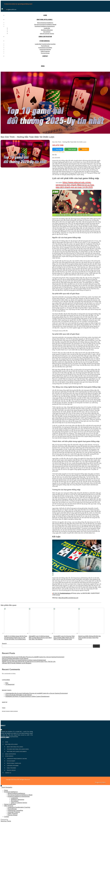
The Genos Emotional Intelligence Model (20, 795)
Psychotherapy (12, 809)
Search (4, 643)
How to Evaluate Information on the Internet (15, 658)
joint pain (4, 711)
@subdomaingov (65, 593)
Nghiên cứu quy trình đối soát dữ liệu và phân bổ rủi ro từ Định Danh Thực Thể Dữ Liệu (28, 661)
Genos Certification (10, 804)
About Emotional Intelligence (16, 793)
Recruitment (14, 801)
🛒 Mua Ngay (58, 149)
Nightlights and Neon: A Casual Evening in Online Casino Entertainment (24, 660)
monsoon (8, 711)
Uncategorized (9, 684)
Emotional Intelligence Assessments (19, 796)
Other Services (8, 805)
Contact (6, 816)
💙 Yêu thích (83, 149)
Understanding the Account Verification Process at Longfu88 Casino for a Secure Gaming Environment (33, 657)
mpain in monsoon (14, 711)
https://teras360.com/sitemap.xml (68, 598)
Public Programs (13, 813)
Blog (6, 683)
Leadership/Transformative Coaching (19, 807)
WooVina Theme (6, 821)
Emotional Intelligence (11, 792)
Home (6, 790)
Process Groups (12, 815)
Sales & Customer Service (19, 802)
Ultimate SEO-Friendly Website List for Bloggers (16, 663)
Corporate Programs (14, 812)
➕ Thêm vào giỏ (71, 149)
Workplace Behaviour (17, 799)
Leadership (14, 798)
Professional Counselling (15, 810)
